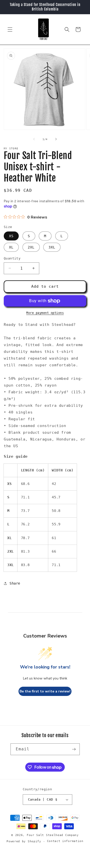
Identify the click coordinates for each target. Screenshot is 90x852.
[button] (10, 29)
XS (11, 236)
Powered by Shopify (23, 841)
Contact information (65, 841)
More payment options (45, 313)
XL (11, 247)
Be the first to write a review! (45, 691)
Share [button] (15, 583)
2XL (31, 247)
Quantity (12, 258)
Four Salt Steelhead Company (53, 835)
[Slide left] (34, 139)
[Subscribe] (74, 749)
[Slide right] (56, 139)
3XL (51, 247)
